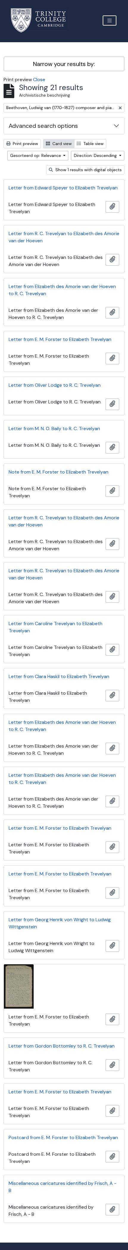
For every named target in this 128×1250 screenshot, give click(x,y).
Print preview (25, 143)
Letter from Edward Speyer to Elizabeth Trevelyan (63, 188)
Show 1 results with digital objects (88, 169)
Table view (93, 143)
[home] (41, 20)
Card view (61, 143)
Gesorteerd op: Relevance (36, 155)
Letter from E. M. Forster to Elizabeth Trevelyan (60, 339)
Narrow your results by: (64, 64)
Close (39, 79)
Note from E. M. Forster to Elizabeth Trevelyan (58, 472)
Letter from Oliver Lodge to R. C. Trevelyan (55, 385)
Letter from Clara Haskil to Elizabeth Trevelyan (59, 676)
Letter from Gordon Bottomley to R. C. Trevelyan (62, 1046)
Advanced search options (43, 126)
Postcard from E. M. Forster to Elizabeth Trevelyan (63, 1137)
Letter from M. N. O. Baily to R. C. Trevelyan (54, 428)
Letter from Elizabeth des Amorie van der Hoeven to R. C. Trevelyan (62, 290)
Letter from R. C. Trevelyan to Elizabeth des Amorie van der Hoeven (64, 237)
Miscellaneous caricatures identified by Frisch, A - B (62, 1187)
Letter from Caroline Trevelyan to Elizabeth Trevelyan (55, 627)
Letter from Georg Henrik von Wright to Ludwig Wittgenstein (60, 923)
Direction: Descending (96, 155)
